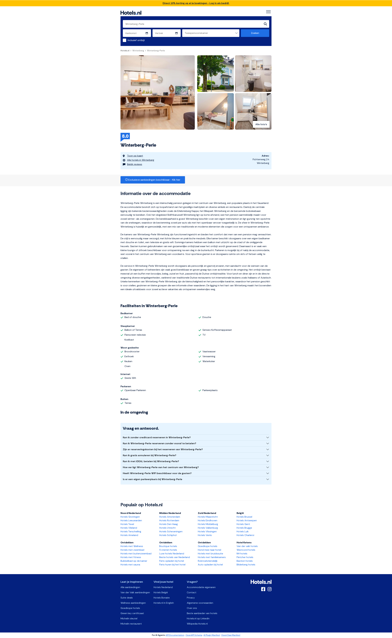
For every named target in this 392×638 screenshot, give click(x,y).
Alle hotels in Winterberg (140, 160)
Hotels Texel (127, 524)
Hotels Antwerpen (247, 520)
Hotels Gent (243, 524)
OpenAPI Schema (194, 635)
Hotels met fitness (131, 557)
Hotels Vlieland (129, 527)
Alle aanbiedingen (130, 587)
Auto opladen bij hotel (210, 564)
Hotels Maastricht (208, 516)
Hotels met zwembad (132, 549)
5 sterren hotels (168, 549)
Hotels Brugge (244, 527)
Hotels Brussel (244, 516)
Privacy (191, 597)
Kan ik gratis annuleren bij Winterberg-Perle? (149, 455)
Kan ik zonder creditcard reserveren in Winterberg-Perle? (157, 437)
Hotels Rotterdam (169, 520)
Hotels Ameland (129, 535)
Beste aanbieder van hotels (202, 613)
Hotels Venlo (205, 535)
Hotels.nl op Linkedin (198, 618)
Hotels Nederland (163, 587)
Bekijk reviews (134, 164)
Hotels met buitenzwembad (136, 553)
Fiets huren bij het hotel (172, 564)
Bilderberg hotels (246, 564)
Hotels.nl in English (164, 602)
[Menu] (268, 12)
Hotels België (161, 592)
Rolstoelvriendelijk (208, 560)
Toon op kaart (135, 155)
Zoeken (255, 33)
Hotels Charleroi (245, 535)
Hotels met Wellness (132, 546)
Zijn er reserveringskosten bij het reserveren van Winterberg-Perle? (163, 449)
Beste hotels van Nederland (174, 557)
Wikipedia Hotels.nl (197, 623)
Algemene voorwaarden (200, 602)
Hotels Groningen (130, 516)
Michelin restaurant (131, 623)
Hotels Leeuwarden (131, 520)
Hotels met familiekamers (212, 557)
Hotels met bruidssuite (210, 553)
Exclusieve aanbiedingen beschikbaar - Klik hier (154, 179)
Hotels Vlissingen (207, 531)
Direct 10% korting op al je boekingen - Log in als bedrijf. (196, 3)
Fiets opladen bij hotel (171, 560)
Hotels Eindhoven (207, 520)
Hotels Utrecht (167, 527)
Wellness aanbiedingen (133, 602)
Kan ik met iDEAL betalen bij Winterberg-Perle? (151, 461)
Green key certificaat (132, 613)
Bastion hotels (245, 560)
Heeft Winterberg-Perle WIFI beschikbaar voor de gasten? (157, 473)
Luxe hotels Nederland (171, 553)
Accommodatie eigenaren (201, 587)
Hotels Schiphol (168, 535)
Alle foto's (261, 124)
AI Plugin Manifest (212, 635)
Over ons (192, 608)
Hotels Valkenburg (208, 527)
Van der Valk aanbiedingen (135, 592)
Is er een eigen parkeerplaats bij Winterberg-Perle (152, 479)
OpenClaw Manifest (230, 635)
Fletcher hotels (245, 557)
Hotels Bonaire (162, 597)
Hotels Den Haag (168, 524)
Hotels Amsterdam (169, 516)
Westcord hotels (246, 549)
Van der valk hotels (247, 546)
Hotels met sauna (130, 564)
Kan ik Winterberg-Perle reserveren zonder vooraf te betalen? (159, 443)
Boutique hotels (168, 546)
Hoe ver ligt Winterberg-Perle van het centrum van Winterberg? (161, 467)
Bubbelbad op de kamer (134, 560)
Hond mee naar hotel (209, 549)
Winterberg (138, 50)
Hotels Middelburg (208, 524)
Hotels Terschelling (131, 531)
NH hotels (242, 553)
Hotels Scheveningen (171, 531)
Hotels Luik (243, 531)
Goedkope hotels (207, 546)
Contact (191, 592)
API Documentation (175, 635)
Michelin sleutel (129, 618)
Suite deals (127, 597)
